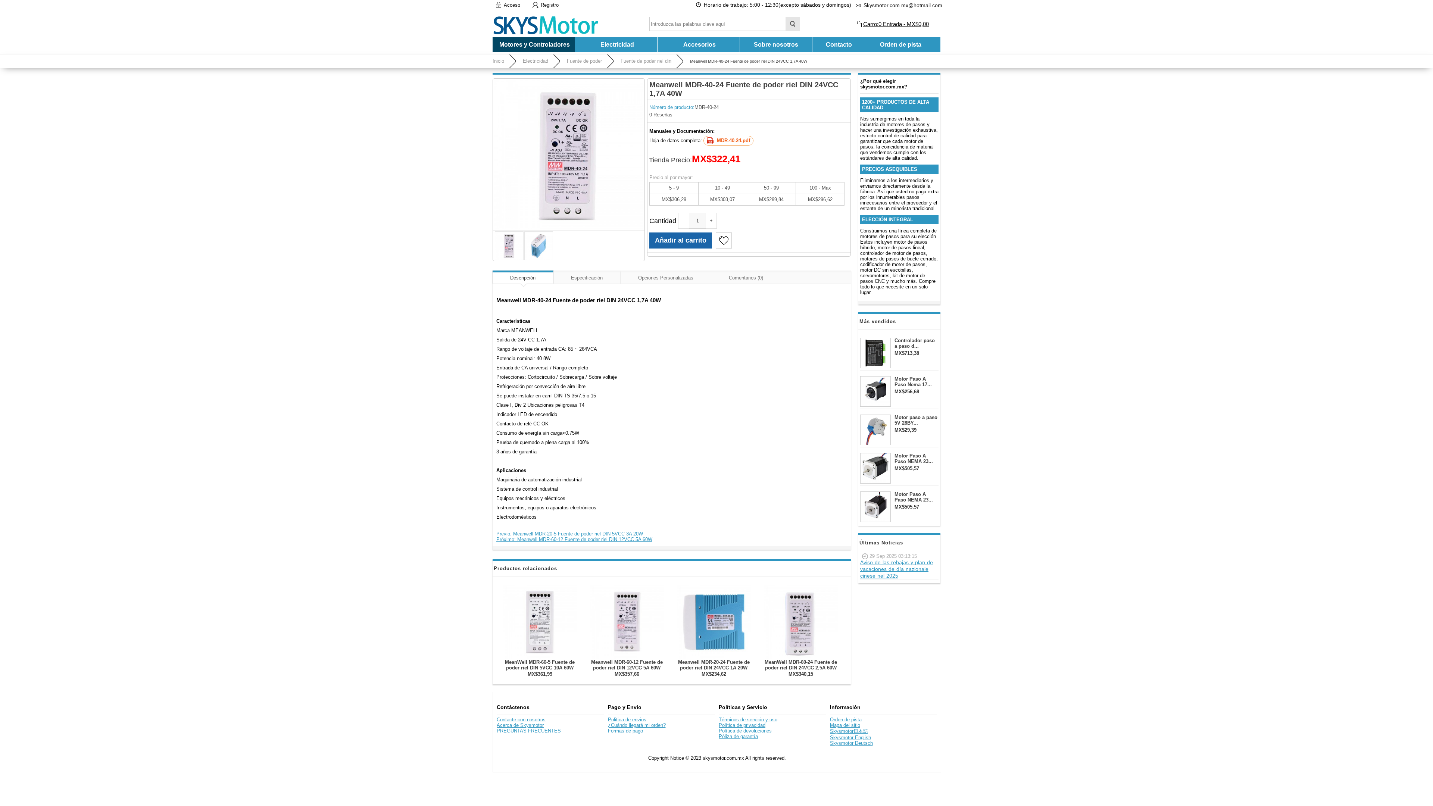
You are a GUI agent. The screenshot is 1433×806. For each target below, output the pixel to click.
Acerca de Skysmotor (520, 725)
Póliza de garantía (738, 736)
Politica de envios (627, 719)
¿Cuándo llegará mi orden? (637, 725)
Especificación (587, 278)
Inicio (498, 61)
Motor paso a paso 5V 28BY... (916, 420)
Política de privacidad (742, 725)
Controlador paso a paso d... (915, 343)
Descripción (523, 278)
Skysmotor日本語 (849, 731)
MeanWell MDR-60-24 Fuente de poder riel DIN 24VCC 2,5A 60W (801, 665)
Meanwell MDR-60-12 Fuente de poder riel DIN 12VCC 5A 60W (627, 665)
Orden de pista (900, 44)
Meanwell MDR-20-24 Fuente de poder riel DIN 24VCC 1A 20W (714, 665)
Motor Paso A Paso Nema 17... (913, 381)
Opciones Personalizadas (665, 278)
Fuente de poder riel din (646, 61)
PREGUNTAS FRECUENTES (529, 731)
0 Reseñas (660, 115)
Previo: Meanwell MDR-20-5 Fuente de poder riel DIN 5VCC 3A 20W (569, 534)
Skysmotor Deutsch (851, 743)
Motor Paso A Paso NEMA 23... (914, 458)
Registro (550, 5)
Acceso (512, 5)
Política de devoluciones (745, 731)
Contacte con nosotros (521, 719)
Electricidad (535, 61)
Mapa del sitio (845, 725)
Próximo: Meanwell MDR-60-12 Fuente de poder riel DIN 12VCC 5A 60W (574, 539)
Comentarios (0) (746, 278)
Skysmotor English (850, 737)
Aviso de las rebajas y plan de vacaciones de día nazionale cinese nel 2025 (896, 569)
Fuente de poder (584, 61)
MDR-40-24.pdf (733, 140)
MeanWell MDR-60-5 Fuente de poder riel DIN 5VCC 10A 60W (540, 665)
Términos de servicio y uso (748, 719)
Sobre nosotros (776, 44)
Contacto (839, 44)
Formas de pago (625, 731)
